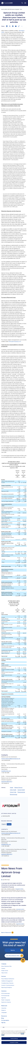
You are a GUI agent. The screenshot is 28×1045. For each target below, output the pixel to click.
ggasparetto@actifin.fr (6, 781)
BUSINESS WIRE (19, 889)
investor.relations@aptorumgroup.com (10, 758)
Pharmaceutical (21, 792)
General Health (21, 790)
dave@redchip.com (6, 771)
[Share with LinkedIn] (7, 26)
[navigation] (25, 3)
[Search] (22, 3)
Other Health (13, 790)
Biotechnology (13, 794)
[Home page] (7, 3)
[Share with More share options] (22, 26)
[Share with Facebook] (13, 26)
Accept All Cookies (14, 1042)
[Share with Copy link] (19, 26)
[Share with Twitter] (10, 26)
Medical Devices (18, 787)
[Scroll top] (23, 960)
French (9, 824)
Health (11, 787)
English (4, 824)
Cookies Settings (14, 1038)
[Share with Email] (16, 26)
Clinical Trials (13, 792)
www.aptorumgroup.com (15, 341)
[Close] (26, 1029)
